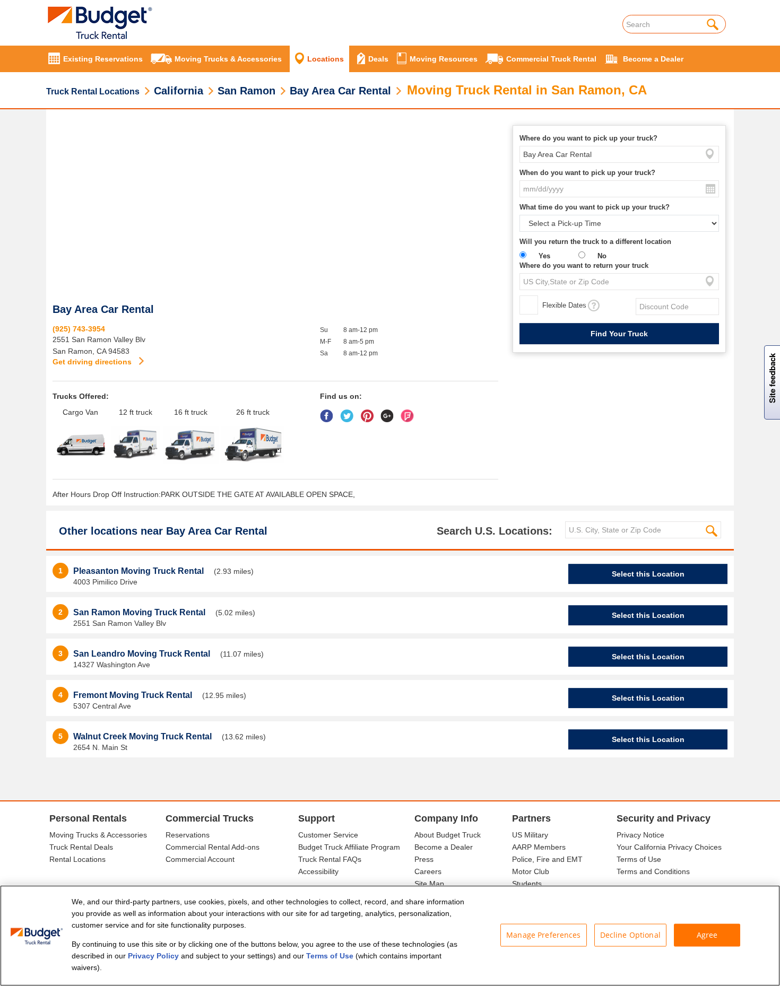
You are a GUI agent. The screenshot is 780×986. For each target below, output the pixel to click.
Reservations (188, 835)
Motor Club (530, 871)
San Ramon (246, 91)
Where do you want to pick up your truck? (588, 138)
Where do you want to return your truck (583, 265)
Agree (707, 935)
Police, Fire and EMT (547, 859)
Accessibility (318, 871)
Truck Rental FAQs (329, 859)
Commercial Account (200, 859)
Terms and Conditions (653, 871)
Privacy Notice (640, 835)
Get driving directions (93, 361)
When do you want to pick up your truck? (587, 173)
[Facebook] (329, 412)
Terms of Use (639, 859)
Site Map (429, 883)
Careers (427, 871)
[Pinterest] (369, 412)
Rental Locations (77, 859)
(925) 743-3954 (79, 329)
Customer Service (328, 835)
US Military (530, 835)
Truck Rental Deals (81, 847)
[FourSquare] (410, 412)
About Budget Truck (447, 835)
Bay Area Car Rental (340, 91)
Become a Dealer (443, 847)
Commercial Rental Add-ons (212, 847)
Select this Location (648, 574)
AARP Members (539, 847)
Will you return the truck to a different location (595, 242)
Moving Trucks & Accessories (98, 835)
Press (424, 859)
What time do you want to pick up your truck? (594, 207)
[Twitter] (349, 412)
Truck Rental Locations (93, 91)
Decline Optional (630, 935)
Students (527, 883)
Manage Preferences (543, 935)
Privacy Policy (153, 956)
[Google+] (389, 412)
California (178, 91)
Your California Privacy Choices (669, 847)
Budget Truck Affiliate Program (349, 847)
